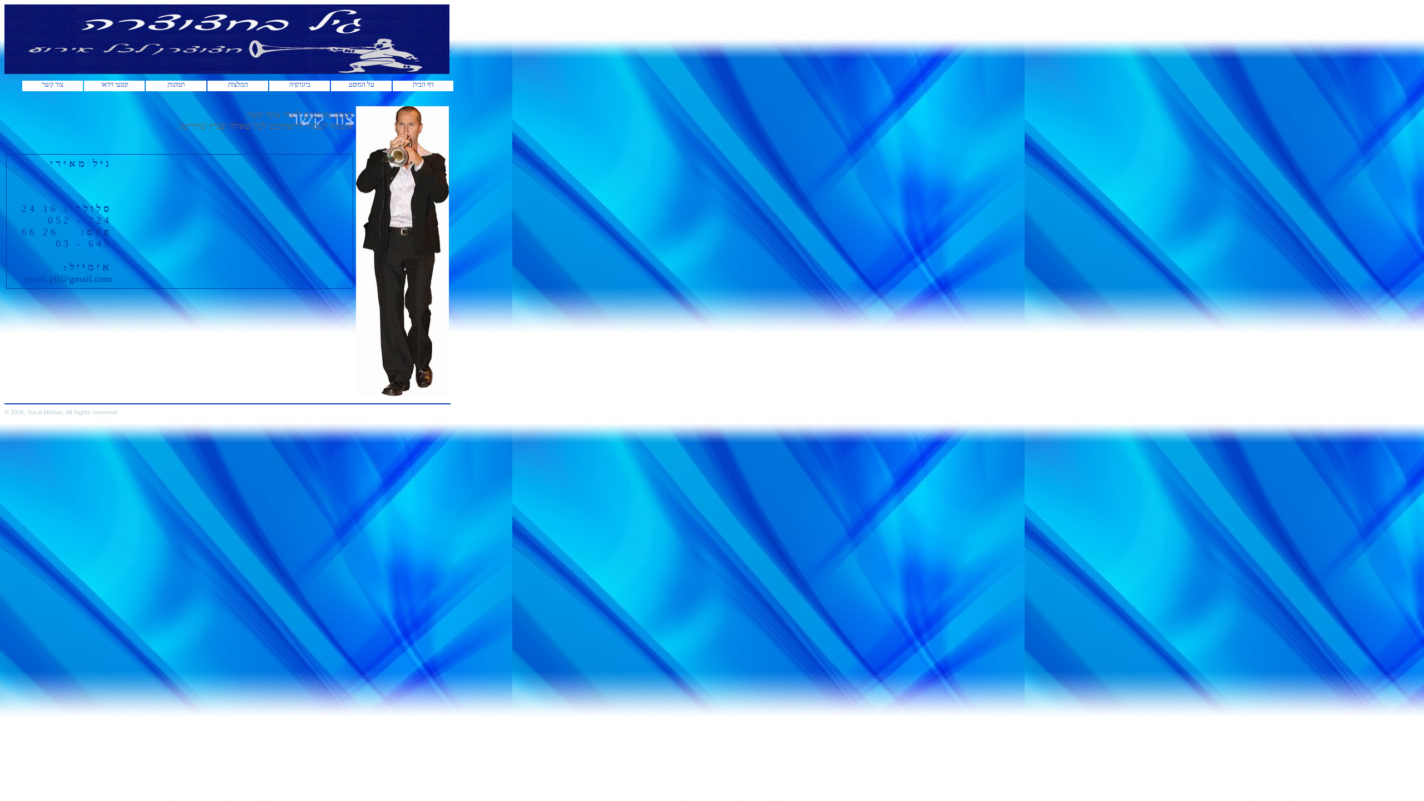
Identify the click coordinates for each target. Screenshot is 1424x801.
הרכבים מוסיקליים (175, 397)
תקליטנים (104, 397)
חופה (145, 397)
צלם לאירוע (40, 397)
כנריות (95, 397)
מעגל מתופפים (84, 397)
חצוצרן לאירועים (262, 397)
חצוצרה (343, 397)
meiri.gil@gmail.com (68, 278)
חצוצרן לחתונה (331, 397)
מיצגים (8, 397)
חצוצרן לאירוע (315, 397)
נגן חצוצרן (231, 397)
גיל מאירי (221, 397)
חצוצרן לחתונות (245, 397)
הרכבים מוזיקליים (133, 397)
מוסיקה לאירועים (207, 397)
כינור (155, 397)
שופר (195, 397)
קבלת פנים (70, 397)
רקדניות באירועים (56, 397)
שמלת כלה (17, 397)
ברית (150, 397)
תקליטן (188, 397)
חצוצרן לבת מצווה (280, 397)
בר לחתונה (28, 397)
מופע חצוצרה (117, 397)
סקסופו (162, 397)
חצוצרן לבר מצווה (299, 397)
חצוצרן (352, 397)
